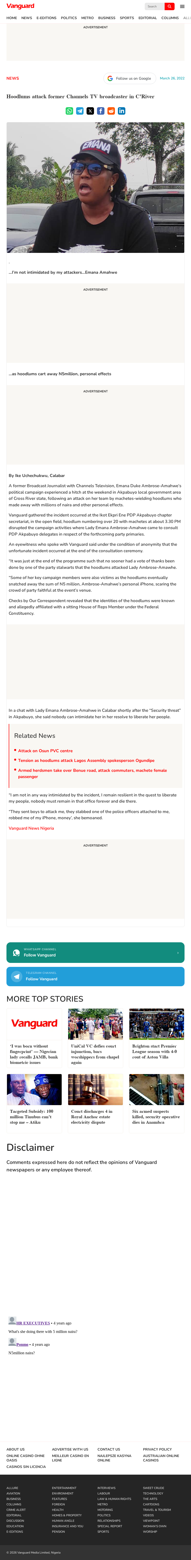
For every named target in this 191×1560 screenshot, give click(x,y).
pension (58, 1532)
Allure (12, 1488)
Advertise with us (70, 1449)
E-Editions (46, 18)
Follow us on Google (133, 78)
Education (15, 1526)
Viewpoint (151, 1521)
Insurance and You (67, 1526)
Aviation (13, 1493)
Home (11, 18)
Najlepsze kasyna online (114, 1458)
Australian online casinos (161, 1458)
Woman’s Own (154, 1526)
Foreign (58, 1504)
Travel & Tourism (157, 1510)
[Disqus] (95, 1249)
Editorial (148, 18)
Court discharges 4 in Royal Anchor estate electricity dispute (91, 1116)
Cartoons (151, 1504)
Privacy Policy (157, 1449)
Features (59, 1499)
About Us (15, 1449)
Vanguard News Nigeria (31, 828)
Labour (103, 1493)
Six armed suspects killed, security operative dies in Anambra (156, 1116)
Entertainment (64, 1488)
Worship (150, 1532)
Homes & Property (67, 1515)
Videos (148, 1515)
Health (57, 1510)
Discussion (15, 1521)
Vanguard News (20, 6)
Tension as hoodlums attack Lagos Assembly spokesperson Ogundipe (86, 760)
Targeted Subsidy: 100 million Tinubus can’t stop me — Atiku (31, 1116)
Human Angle (63, 1521)
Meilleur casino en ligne (70, 1458)
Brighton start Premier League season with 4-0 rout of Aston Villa (154, 1050)
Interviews (106, 1488)
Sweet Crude (153, 1488)
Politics (69, 18)
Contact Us (108, 1449)
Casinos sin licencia (26, 1467)
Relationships (108, 1521)
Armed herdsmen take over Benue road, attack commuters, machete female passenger (92, 774)
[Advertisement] (95, 324)
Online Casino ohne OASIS (25, 1458)
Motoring (105, 1510)
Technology (153, 1493)
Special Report (109, 1526)
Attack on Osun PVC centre (45, 751)
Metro (87, 18)
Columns (170, 18)
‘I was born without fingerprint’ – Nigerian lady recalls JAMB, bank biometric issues (34, 1053)
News (26, 18)
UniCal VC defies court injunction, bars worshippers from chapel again (95, 1053)
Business (106, 18)
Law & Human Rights (114, 1499)
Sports (127, 18)
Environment (62, 1493)
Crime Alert (16, 1510)
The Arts (150, 1499)
